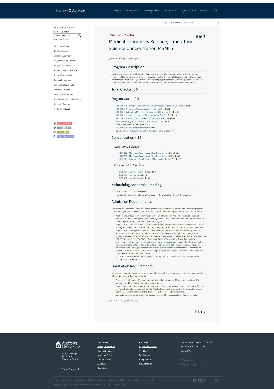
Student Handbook (62, 109)
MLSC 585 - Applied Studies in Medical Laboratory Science (142, 118)
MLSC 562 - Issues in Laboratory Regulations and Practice (141, 115)
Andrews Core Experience (65, 70)
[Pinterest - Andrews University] (216, 382)
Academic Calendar (62, 56)
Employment (145, 355)
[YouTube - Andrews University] (211, 382)
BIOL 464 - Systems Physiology (133, 172)
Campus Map (103, 342)
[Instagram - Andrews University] (205, 382)
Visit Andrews (145, 364)
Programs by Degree (62, 66)
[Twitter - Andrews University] (200, 382)
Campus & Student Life (64, 85)
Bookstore (102, 368)
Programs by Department (65, 61)
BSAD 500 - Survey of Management (131, 128)
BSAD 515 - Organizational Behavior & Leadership (141, 131)
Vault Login (144, 351)
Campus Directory (105, 351)
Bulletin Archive (61, 51)
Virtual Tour (189, 360)
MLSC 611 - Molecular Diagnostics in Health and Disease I (144, 153)
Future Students (132, 10)
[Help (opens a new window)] (204, 36)
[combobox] (191, 22)
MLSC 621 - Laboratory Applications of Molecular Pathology (145, 159)
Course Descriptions (63, 75)
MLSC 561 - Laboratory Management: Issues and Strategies (142, 112)
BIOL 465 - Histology (128, 175)
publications (62, 385)
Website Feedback (192, 365)
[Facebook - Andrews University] (194, 382)
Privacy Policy (149, 380)
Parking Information (106, 347)
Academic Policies (62, 90)
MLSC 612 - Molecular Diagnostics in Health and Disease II (145, 156)
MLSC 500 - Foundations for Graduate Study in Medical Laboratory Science (149, 106)
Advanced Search (61, 39)
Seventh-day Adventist (67, 380)
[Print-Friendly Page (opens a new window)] (200, 36)
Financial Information (63, 95)
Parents (117, 10)
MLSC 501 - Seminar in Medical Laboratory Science (138, 109)
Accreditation (134, 380)
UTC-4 (208, 342)
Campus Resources (62, 80)
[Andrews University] (74, 10)
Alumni (184, 10)
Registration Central (148, 347)
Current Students (151, 10)
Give (194, 10)
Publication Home (61, 46)
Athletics (101, 364)
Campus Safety (104, 360)
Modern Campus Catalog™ (115, 385)
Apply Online (145, 360)
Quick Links (205, 10)
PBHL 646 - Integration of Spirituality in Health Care (139, 122)
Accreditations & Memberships (67, 99)
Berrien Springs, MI (70, 369)
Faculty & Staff (170, 10)
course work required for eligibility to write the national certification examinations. (153, 245)
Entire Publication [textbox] (61, 32)
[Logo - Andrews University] (68, 347)
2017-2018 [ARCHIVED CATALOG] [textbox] (178, 22)
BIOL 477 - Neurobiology (130, 178)
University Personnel (63, 104)
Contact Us (186, 351)
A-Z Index (143, 342)
